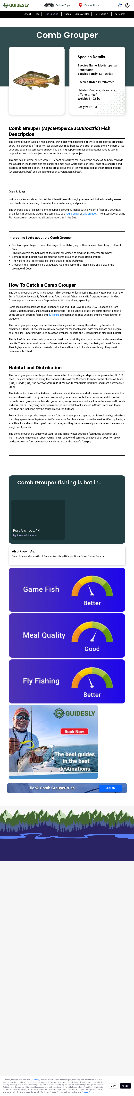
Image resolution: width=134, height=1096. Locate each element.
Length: (83, 107)
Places (67, 14)
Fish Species (51, 14)
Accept (125, 1085)
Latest (27, 14)
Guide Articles (82, 14)
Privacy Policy (87, 1092)
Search (110, 788)
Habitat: (83, 90)
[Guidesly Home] (16, 5)
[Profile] (127, 5)
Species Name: (88, 65)
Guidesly (35, 1080)
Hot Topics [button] (100, 14)
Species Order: (88, 82)
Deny (113, 1085)
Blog (37, 14)
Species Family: (88, 73)
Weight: (83, 98)
